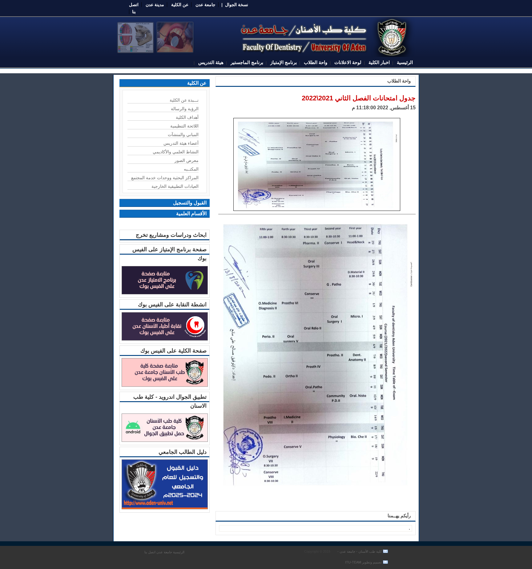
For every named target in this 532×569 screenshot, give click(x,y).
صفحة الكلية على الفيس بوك (173, 351)
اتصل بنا (149, 552)
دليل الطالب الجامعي (183, 452)
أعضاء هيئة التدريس (181, 143)
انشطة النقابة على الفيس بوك (172, 304)
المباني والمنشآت (183, 134)
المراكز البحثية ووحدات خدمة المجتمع (165, 177)
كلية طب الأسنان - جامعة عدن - (359, 551)
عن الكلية (179, 4)
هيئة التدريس (210, 62)
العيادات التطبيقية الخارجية (175, 186)
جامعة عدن (205, 4)
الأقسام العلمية (191, 213)
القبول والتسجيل (190, 202)
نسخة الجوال (236, 4)
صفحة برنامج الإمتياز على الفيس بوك (169, 253)
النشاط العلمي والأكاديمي (176, 151)
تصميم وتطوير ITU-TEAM (363, 562)
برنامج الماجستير (246, 62)
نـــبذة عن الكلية (184, 100)
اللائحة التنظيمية (184, 125)
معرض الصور (187, 160)
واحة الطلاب (315, 62)
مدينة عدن (155, 4)
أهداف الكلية (187, 117)
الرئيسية (404, 62)
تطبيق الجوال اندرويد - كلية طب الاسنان (169, 401)
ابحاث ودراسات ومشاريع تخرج (171, 235)
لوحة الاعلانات (347, 62)
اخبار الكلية (378, 62)
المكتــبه (191, 169)
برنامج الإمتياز (283, 62)
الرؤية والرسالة (185, 108)
